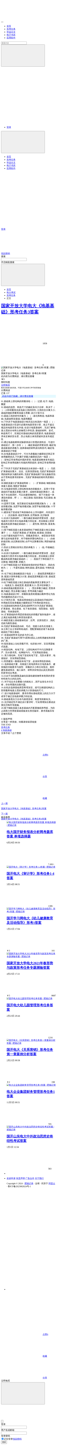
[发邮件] (31, 1287)
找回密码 (17, 1439)
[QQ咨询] (22, 1313)
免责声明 (20, 1178)
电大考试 (11, 292)
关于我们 (39, 1178)
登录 (9, 127)
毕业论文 (11, 32)
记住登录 (8, 1439)
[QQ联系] (31, 1237)
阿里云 (52, 1183)
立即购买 (5, 385)
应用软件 (11, 38)
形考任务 (11, 29)
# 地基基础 (6, 730)
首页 (9, 26)
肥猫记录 (28, 1183)
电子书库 (11, 35)
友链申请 (11, 1178)
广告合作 (29, 1178)
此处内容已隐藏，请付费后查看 (17, 396)
